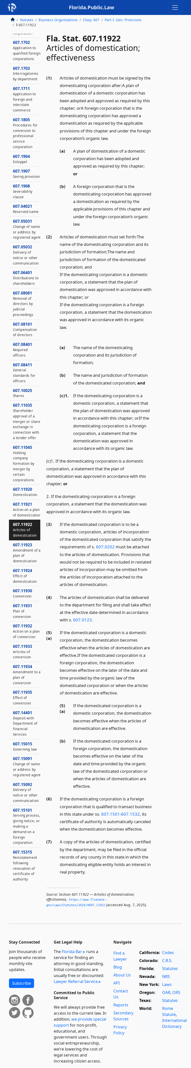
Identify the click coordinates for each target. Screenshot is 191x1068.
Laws (167, 984)
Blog (117, 967)
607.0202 (105, 547)
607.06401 (26, 278)
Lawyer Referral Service (76, 981)
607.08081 (23, 303)
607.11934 (27, 674)
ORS (176, 992)
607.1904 (21, 159)
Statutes (26, 19)
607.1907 (26, 173)
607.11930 (22, 593)
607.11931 (22, 611)
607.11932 (26, 631)
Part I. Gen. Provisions (123, 19)
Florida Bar (72, 951)
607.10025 (22, 393)
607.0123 (82, 620)
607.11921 (27, 509)
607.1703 (25, 74)
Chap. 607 (91, 19)
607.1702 (27, 50)
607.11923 (27, 552)
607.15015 (25, 746)
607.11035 (26, 421)
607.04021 (26, 208)
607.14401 (25, 723)
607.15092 (26, 792)
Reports (120, 1005)
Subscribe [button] (21, 983)
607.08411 (24, 372)
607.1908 (22, 191)
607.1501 (110, 814)
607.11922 (25, 530)
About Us (122, 975)
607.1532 (130, 814)
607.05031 (27, 229)
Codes (168, 952)
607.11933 (22, 652)
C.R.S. (167, 960)
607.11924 (25, 576)
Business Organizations (58, 19)
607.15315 (25, 865)
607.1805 (25, 133)
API (116, 983)
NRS (166, 976)
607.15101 (26, 826)
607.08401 (22, 350)
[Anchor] (111, 138)
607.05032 (26, 254)
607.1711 (24, 99)
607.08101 (25, 329)
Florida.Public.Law (91, 7)
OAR (166, 992)
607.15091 (27, 766)
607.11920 (25, 491)
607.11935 (22, 697)
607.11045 (23, 463)
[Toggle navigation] (175, 7)
